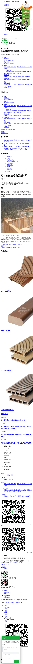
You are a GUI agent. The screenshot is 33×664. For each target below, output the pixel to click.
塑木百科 (6, 593)
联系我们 (6, 4)
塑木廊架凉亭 (10, 73)
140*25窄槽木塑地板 (7, 410)
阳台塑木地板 (7, 71)
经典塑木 (6, 58)
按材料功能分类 (25, 76)
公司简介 (6, 84)
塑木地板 (9, 168)
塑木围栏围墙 (15, 71)
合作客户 (8, 86)
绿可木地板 (20, 67)
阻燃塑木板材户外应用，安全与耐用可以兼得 (16, 149)
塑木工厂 (11, 84)
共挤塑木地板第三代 (12, 161)
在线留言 (6, 34)
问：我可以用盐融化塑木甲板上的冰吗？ (12, 244)
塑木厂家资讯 (7, 79)
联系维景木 (7, 597)
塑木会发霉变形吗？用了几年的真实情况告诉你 (16, 146)
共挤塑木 (6, 63)
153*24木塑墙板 (6, 291)
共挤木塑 (6, 62)
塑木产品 (6, 590)
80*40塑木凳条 (5, 331)
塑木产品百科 (15, 79)
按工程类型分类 (8, 76)
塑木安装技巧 (22, 79)
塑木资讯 (6, 78)
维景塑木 (9, 158)
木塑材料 (9, 166)
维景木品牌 (7, 83)
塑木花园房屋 (17, 73)
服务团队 (16, 84)
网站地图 (3, 564)
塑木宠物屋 (10, 163)
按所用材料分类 (17, 76)
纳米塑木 (11, 60)
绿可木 (5, 65)
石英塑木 (11, 63)
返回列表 (3, 131)
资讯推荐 (4, 414)
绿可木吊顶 (13, 67)
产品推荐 (4, 251)
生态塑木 (9, 169)
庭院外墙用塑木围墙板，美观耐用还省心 (15, 148)
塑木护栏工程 (22, 71)
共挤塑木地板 (10, 160)
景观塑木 (9, 171)
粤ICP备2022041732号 (16, 562)
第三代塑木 (10, 165)
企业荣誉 (27, 84)
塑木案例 (6, 592)
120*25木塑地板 (6, 370)
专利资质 (21, 84)
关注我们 (6, 5)
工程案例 (6, 75)
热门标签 (8, 564)
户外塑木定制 (7, 70)
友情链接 (3, 567)
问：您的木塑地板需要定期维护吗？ (10, 247)
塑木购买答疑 (11, 129)
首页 (5, 57)
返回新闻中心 (4, 133)
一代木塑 (6, 60)
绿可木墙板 (7, 67)
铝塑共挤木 (7, 568)
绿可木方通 (26, 67)
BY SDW (19, 602)
